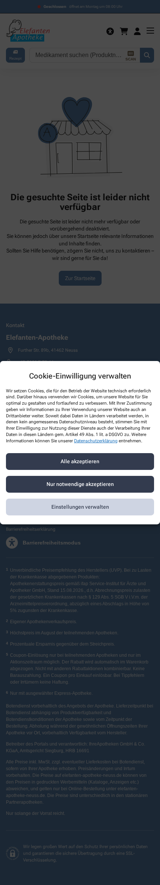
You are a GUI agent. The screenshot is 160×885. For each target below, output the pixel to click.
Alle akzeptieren (80, 461)
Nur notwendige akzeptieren (80, 484)
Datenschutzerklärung (96, 440)
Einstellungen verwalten (80, 507)
